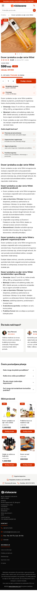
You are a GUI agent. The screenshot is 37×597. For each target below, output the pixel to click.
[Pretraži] (34, 10)
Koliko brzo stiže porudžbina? (14, 376)
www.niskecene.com (15, 586)
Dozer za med (24, 454)
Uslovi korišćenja (6, 550)
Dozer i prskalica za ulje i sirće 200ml (8, 421)
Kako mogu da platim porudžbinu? (16, 370)
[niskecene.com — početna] (18, 5)
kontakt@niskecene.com (11, 532)
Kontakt (5, 539)
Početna (3, 15)
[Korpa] (34, 6)
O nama (3, 563)
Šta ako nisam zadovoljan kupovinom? (12, 382)
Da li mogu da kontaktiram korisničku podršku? (17, 389)
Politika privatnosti (6, 553)
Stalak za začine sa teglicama (8, 455)
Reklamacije (4, 556)
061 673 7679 (7, 528)
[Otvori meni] (3, 6)
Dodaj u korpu (26, 81)
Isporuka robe (5, 560)
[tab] (15, 54)
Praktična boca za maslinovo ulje (26, 421)
